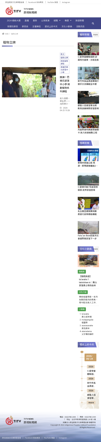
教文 (62, 54)
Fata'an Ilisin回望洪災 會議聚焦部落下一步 (88, 237)
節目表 (25, 26)
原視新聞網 (30, 12)
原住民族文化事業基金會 (14, 2)
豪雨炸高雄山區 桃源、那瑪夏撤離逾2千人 (88, 165)
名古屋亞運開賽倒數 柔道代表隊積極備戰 (87, 212)
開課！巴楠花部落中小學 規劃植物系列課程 (65, 84)
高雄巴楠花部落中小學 (64, 70)
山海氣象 (45, 20)
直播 (27, 20)
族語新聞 (79, 20)
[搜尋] (93, 23)
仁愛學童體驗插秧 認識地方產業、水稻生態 (88, 58)
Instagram (66, 2)
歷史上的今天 (51, 26)
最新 (35, 20)
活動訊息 (80, 26)
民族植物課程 (64, 62)
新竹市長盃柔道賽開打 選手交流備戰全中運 (88, 82)
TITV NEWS (29, 9)
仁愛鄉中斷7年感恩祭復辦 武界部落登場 (88, 188)
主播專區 (36, 26)
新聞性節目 (12, 26)
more (91, 402)
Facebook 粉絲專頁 (35, 2)
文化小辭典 (67, 26)
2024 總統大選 (14, 20)
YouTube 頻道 (52, 2)
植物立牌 (64, 57)
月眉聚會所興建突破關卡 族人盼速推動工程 (88, 131)
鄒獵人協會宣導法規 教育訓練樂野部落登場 (88, 107)
